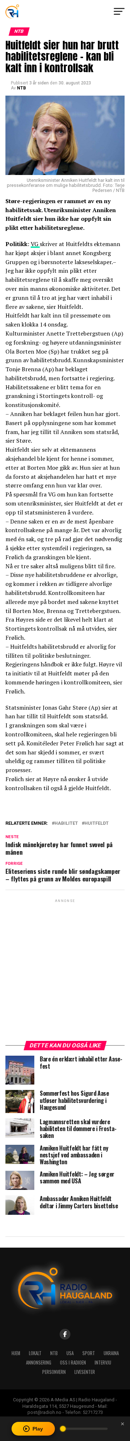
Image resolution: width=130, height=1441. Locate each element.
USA (70, 1353)
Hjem (16, 1353)
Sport (88, 1353)
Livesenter (84, 1371)
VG (35, 244)
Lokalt (35, 1353)
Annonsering (38, 1362)
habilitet (66, 823)
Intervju (103, 1362)
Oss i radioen (73, 1362)
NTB (21, 88)
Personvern (54, 1371)
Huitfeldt (96, 823)
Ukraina (111, 1353)
